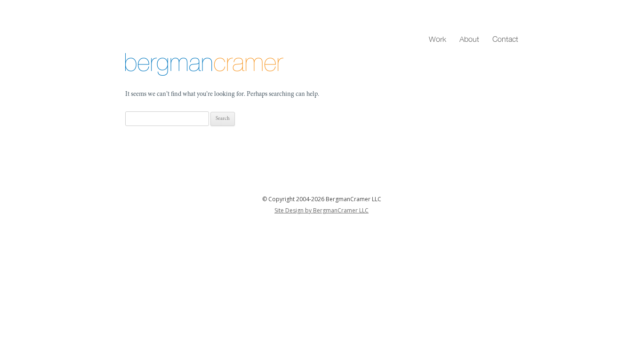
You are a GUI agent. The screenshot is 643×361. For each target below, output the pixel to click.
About (469, 39)
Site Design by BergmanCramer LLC (321, 210)
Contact (505, 39)
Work (437, 39)
